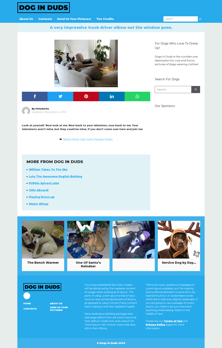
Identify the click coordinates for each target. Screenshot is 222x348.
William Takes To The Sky (48, 169)
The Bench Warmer (43, 262)
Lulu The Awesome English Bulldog (55, 176)
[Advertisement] (177, 158)
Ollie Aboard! (39, 190)
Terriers (108, 139)
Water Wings (38, 204)
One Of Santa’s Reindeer (88, 264)
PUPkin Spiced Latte (44, 183)
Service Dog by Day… (179, 262)
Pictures (98, 139)
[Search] (200, 19)
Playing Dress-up (42, 197)
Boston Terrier (71, 139)
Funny (89, 139)
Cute (82, 139)
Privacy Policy (155, 324)
